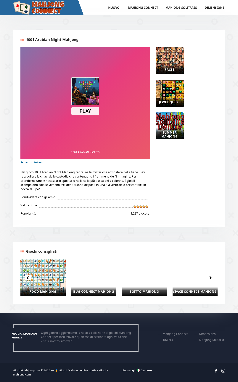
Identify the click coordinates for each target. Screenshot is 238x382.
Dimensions (214, 8)
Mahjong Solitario (181, 8)
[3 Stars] (140, 206)
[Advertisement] (204, 103)
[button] (28, 277)
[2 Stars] (137, 206)
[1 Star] (134, 206)
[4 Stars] (143, 206)
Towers (168, 340)
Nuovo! (114, 8)
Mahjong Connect (143, 8)
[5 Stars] (146, 206)
